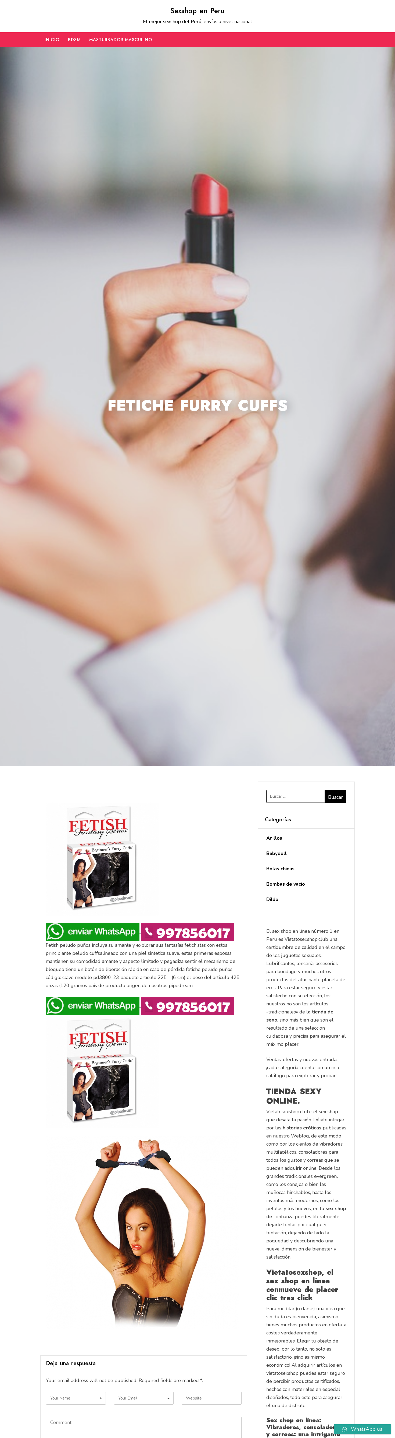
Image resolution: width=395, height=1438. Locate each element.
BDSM (74, 40)
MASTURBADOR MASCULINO (120, 40)
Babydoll (276, 853)
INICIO (52, 40)
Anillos (274, 838)
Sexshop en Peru (197, 11)
